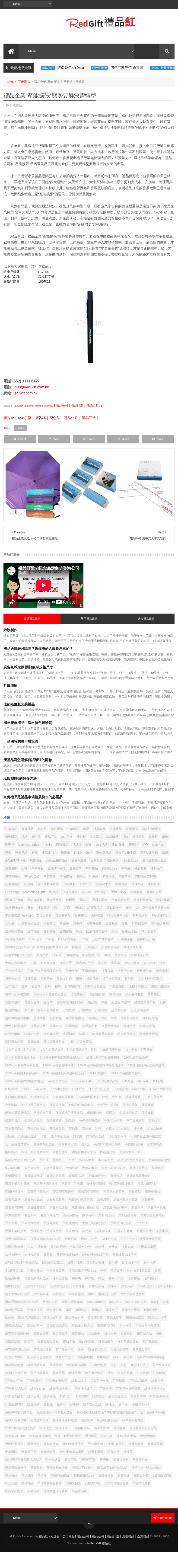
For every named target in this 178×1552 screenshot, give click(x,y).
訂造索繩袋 (119, 1010)
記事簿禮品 (12, 884)
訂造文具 (33, 1396)
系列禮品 (38, 868)
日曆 (24, 986)
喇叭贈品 (11, 1152)
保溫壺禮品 (12, 1120)
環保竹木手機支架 (17, 994)
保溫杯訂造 (54, 1120)
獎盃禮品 (82, 1310)
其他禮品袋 (57, 1128)
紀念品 (55, 418)
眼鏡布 (28, 1341)
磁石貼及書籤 (14, 900)
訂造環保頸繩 (117, 1396)
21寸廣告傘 (148, 931)
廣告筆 (36, 836)
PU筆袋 (158, 1081)
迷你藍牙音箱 (97, 1018)
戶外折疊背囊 (127, 1215)
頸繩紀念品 (129, 931)
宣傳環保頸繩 (33, 1176)
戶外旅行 (101, 892)
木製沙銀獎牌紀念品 (82, 1270)
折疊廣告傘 (144, 971)
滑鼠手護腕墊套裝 (133, 1294)
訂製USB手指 (14, 1380)
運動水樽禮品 (130, 1018)
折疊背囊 (30, 978)
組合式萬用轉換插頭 (150, 1357)
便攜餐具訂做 (146, 939)
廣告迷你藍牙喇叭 (115, 1207)
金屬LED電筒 (115, 1444)
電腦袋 (83, 900)
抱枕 (84, 1239)
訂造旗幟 (50, 1396)
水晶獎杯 (79, 1286)
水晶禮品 (66, 876)
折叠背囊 (107, 971)
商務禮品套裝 (134, 1144)
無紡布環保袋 (96, 1302)
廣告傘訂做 (78, 860)
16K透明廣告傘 (111, 1049)
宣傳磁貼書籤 (56, 1176)
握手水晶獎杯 (111, 978)
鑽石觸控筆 (51, 1034)
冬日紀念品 (130, 860)
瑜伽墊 (9, 1317)
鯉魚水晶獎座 (14, 1491)
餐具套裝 (11, 1483)
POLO (78, 852)
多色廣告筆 (31, 1168)
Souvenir (40, 1089)
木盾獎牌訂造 (14, 1270)
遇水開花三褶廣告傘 (98, 1436)
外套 (72, 1160)
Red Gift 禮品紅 (100, 1543)
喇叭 (107, 955)
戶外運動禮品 (30, 1223)
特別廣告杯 (54, 1310)
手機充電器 (118, 892)
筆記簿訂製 (34, 900)
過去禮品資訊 (146, 618)
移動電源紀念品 (128, 1341)
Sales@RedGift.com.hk (31, 387)
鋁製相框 (113, 1451)
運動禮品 (50, 931)
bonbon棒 (139, 1089)
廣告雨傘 (36, 860)
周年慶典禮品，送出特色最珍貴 (27, 723)
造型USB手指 (149, 852)
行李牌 (78, 907)
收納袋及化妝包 (80, 1246)
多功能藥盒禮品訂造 (131, 1160)
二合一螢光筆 (154, 1097)
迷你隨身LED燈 (15, 1436)
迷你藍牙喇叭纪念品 (143, 1428)
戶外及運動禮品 (56, 860)
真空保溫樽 (31, 1002)
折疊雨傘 (47, 978)
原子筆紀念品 (60, 1136)
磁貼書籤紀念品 (48, 1341)
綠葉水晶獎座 (36, 1365)
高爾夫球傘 (99, 900)
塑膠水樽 (120, 955)
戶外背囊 (11, 1223)
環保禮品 (139, 836)
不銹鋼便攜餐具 (15, 1097)
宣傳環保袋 (12, 1176)
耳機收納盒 (98, 1365)
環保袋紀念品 (14, 1325)
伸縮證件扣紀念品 (81, 1105)
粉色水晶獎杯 (119, 1349)
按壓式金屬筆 (14, 1246)
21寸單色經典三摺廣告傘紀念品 (61, 1057)
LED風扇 (127, 1081)
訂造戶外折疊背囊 (128, 1388)
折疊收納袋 (12, 978)
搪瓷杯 (42, 1246)
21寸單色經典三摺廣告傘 (152, 907)
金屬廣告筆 (37, 1026)
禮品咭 (92, 1002)
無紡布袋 (115, 1302)
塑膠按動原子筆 (129, 1152)
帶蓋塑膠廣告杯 (63, 1191)
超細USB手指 (140, 1404)
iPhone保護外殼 (160, 1089)
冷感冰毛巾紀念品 (117, 1128)
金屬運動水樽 (110, 1026)
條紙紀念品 (60, 1278)
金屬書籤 (66, 931)
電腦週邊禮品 (149, 1034)
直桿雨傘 (110, 1333)
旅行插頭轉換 (14, 907)
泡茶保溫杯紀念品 (17, 1294)
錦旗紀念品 (31, 1034)
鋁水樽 (28, 884)
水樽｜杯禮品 (138, 986)
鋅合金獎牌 (12, 1034)
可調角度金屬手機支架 (146, 1136)
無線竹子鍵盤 (160, 1302)
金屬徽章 (76, 868)
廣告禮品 (57, 829)
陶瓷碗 (104, 1459)
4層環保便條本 (15, 939)
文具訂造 (97, 860)
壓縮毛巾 (59, 1160)
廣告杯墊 (148, 1199)
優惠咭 (76, 947)
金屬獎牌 (11, 1451)
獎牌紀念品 (154, 892)
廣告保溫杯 (12, 1199)
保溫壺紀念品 (33, 1120)
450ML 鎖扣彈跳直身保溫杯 (145, 1065)
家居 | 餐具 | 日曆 (17, 1183)
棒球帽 (89, 1278)
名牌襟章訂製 (68, 1144)
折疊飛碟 (71, 1239)
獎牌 (165, 836)
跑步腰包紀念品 (107, 1420)
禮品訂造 (89, 418)
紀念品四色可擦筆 (39, 1357)
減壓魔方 (59, 1294)
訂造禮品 (24, 81)
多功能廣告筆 (140, 955)
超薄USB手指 (156, 1412)
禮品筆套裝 (86, 1341)
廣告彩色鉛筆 (56, 1199)
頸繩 (114, 931)
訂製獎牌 (69, 1010)
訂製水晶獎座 (138, 1380)
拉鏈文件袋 (108, 1239)
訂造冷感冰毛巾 (85, 1388)
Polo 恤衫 (69, 884)
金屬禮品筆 (89, 1026)
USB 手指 (78, 1089)
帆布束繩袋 (48, 963)
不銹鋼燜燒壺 (39, 1097)
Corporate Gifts (82, 1081)
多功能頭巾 (12, 1168)
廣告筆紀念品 (59, 1207)
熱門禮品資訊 (89, 618)
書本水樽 (150, 1262)
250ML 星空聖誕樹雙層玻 (103, 1057)
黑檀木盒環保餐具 (56, 1491)
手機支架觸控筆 (15, 1231)
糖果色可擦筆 (142, 1349)
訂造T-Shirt (37, 1388)
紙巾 (57, 907)
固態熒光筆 (107, 1152)
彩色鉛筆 (30, 1215)
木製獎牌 (136, 892)
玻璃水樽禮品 (131, 1310)
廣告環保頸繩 (14, 1207)
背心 (145, 844)
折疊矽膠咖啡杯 (15, 1239)
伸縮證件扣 (57, 1105)
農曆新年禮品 (75, 1018)
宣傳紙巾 (86, 884)
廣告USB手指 (85, 963)
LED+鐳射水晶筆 (107, 1081)
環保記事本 (34, 1325)
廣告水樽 (108, 876)
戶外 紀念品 (106, 1215)
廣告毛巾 (11, 868)
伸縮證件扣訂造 (107, 1105)
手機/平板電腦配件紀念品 (44, 971)
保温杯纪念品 (128, 1112)
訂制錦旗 (159, 1373)
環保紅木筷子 (157, 1317)
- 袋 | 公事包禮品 (80, 1041)
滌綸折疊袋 (76, 1294)
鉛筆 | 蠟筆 (95, 1451)
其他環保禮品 (36, 1128)
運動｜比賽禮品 (15, 1026)
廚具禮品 (135, 1191)
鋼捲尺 (128, 1451)
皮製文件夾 (40, 1333)
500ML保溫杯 (97, 1073)
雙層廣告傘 (140, 1459)
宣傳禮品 (27, 829)
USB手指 (24, 418)
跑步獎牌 (87, 1420)
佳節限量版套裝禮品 (19, 704)
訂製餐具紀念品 (15, 1388)
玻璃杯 (96, 1310)
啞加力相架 (154, 1144)
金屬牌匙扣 (155, 1444)
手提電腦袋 (70, 1223)
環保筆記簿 (97, 994)
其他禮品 (42, 955)
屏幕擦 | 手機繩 (72, 1183)
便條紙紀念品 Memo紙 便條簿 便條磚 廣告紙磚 (36, 947)
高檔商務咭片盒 (54, 1041)
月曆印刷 (10, 686)
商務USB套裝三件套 (107, 1144)
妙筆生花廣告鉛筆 (113, 1168)
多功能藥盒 (105, 1160)
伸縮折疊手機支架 (33, 1105)
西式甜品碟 (125, 1373)
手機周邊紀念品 (120, 1223)
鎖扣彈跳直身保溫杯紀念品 (23, 1459)
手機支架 (72, 971)
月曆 (48, 986)
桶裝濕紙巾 (12, 1278)
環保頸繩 (137, 884)
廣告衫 (133, 844)
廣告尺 (102, 963)
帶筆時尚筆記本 (38, 1191)
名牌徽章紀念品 (43, 1144)
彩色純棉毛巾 (161, 915)
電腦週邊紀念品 (83, 1475)
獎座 (69, 1310)
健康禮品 (81, 915)
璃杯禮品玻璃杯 (28, 1317)
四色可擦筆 (65, 68)
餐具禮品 (27, 1483)
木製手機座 (34, 1270)
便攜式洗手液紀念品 (69, 1112)
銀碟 (89, 844)
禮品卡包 (69, 1341)
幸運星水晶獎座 (113, 1191)
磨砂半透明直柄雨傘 (70, 1002)
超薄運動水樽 (39, 1420)
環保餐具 (113, 860)
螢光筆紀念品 (94, 1373)
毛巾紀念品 (12, 1286)
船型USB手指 (139, 1365)
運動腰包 (33, 1444)
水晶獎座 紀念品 (35, 1286)
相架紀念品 (144, 1333)
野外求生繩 (95, 1444)
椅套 (101, 1278)
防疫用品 (71, 1459)
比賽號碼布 (72, 986)
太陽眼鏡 (72, 1168)
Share (56, 439)
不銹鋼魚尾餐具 (63, 1097)
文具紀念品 (103, 884)
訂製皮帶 (157, 1380)
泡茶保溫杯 (164, 1286)
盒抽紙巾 (94, 1333)
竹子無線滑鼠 (65, 1349)
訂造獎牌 (82, 1396)
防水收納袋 (52, 1459)
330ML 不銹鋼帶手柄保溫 (22, 1065)
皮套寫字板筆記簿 (17, 1333)
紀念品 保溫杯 (120, 1002)
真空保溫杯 (12, 1002)
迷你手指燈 (101, 1428)
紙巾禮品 (103, 1357)
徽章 (163, 963)
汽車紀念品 (145, 1286)
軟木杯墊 (45, 1428)
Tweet (22, 439)
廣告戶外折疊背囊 (81, 1199)
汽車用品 (127, 1286)
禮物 (125, 836)
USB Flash (158, 844)
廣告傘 (8, 418)
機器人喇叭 (116, 1278)
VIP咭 (84, 939)
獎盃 (8, 852)
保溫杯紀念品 (143, 900)
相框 (159, 1333)
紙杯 (163, 1002)
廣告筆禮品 (12, 876)
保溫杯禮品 (63, 915)
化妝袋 (9, 1136)
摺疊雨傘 (125, 876)
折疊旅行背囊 (123, 1231)
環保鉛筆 (115, 994)
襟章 (110, 1373)
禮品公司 (71, 418)
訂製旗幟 (119, 1380)
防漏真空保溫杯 (96, 931)
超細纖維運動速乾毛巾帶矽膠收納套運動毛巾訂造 (110, 1412)
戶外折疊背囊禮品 (152, 1215)
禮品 (24, 836)
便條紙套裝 (94, 1112)
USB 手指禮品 (67, 939)
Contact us (165, 1518)
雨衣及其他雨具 (82, 1467)
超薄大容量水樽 (15, 1420)
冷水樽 (138, 1128)
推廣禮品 (116, 829)
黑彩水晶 (33, 1491)
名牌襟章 (97, 915)
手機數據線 (89, 971)
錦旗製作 (10, 630)
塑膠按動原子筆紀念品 (20, 1160)
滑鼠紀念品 (49, 1302)
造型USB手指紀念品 (67, 1436)
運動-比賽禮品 (126, 1436)
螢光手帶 (75, 1373)
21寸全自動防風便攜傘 (20, 1057)
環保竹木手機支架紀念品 (50, 994)
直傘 (30, 907)
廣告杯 (40, 418)
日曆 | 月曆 (74, 1262)
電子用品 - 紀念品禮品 (146, 1467)
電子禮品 (11, 1475)
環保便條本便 (74, 1317)
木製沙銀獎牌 (56, 1270)
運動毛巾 (157, 868)
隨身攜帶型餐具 (102, 1034)
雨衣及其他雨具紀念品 (112, 1467)
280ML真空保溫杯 (136, 1057)
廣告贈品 (11, 836)
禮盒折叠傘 (105, 1341)
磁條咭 (48, 1002)
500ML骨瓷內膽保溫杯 (125, 1073)
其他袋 (86, 1128)
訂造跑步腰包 (159, 1396)
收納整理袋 (58, 1246)
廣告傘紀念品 (33, 1199)
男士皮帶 (125, 1325)
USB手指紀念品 (99, 1089)
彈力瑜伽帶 (12, 1215)
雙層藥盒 (36, 1467)
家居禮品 (21, 852)
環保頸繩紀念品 (57, 1325)
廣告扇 (115, 963)
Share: (26, 1089)
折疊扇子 (162, 971)
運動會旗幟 (147, 1436)
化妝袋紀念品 (27, 1136)
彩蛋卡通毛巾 (50, 1215)
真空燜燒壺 (12, 1341)
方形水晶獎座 (147, 1246)
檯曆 (58, 986)
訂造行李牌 (138, 1396)
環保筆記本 (78, 994)
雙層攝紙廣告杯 (15, 1467)
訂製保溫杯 (34, 1380)
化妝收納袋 (154, 1128)
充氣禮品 (91, 947)
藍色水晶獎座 (39, 1373)
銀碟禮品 (130, 1026)
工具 (33, 963)
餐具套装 (33, 1041)
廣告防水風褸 (157, 1207)
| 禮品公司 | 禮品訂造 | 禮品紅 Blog (77, 405)
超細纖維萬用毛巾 (17, 1018)
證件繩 (109, 1404)
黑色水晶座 (79, 1491)
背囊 (67, 907)
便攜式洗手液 (42, 1112)
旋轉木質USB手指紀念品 (21, 1262)
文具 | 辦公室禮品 (150, 978)
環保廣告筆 (95, 1317)
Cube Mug (12, 892)
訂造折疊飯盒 (14, 1396)
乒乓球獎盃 (132, 1097)
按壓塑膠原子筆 (150, 1239)
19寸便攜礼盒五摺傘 (138, 1049)
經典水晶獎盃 (14, 1365)
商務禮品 (62, 844)
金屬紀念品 (48, 1451)
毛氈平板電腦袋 (94, 986)
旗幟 (35, 852)
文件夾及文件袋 (145, 876)
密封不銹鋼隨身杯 (45, 1183)
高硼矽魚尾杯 (142, 1483)
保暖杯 (110, 1112)
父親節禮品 (34, 1310)
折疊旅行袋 (144, 1231)
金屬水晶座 (135, 1444)
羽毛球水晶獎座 (76, 1365)
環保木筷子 (114, 1317)
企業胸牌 (11, 1105)
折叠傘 (86, 1231)
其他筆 (73, 1128)
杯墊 (103, 1270)
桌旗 (158, 1270)
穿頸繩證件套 (42, 1349)
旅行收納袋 (31, 1254)
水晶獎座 (112, 836)
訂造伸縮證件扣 (59, 1388)
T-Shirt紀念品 (59, 1089)
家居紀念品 (140, 915)
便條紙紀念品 (120, 900)
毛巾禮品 (150, 1278)
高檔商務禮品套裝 (50, 1483)
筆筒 (81, 1349)
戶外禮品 (92, 868)
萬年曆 (28, 1010)
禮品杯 (76, 844)
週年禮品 (33, 931)
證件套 (80, 876)
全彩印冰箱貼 (113, 1120)
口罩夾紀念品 (95, 1136)
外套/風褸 (118, 844)
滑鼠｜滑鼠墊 (160, 986)
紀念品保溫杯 (14, 1357)
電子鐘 (42, 1475)
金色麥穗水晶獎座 (72, 1451)
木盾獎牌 (50, 876)
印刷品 (93, 876)
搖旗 (30, 1246)
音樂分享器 (105, 1475)
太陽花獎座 (89, 1168)
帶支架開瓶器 (96, 1183)
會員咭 (36, 986)
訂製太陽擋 (78, 1380)
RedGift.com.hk (25, 393)
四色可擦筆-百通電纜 (92, 68)
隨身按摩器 (120, 1459)
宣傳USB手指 (138, 1168)
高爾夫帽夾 (73, 1483)
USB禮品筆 (121, 1089)
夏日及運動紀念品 (154, 860)
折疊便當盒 (125, 971)
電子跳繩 (27, 1475)
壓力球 (43, 1160)
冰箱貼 (57, 955)
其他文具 (155, 1120)
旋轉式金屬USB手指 (95, 1254)
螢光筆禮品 (54, 900)
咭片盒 (85, 1144)
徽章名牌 (88, 1215)
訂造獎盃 (98, 1396)
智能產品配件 (95, 1262)
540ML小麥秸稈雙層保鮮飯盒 (24, 1081)
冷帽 (98, 1128)
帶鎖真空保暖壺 (88, 1191)
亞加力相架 (43, 915)
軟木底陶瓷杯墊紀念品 (20, 1428)
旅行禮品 (11, 986)
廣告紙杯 (149, 963)
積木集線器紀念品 (17, 1349)
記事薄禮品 (94, 907)
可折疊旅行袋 (91, 955)
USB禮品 (101, 844)
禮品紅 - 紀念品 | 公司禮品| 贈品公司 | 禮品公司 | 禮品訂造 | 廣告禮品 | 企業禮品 (94, 1536)
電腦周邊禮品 (60, 1475)
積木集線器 (150, 1341)
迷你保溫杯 (82, 1428)
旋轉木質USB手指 (125, 1254)
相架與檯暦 (93, 923)
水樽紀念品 (96, 1286)
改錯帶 (99, 1246)
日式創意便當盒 (52, 1262)
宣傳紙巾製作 (97, 1176)
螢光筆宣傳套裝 (48, 1010)
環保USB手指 (52, 1317)
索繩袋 (128, 1357)
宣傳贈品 (116, 1176)
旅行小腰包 (12, 1254)
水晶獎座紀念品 (28, 923)
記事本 (61, 1404)
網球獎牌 (56, 1365)
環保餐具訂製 (106, 1325)
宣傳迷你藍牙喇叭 (139, 1176)
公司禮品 (73, 829)
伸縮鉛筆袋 (129, 1105)
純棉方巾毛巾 (65, 1357)
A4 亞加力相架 (57, 1081)
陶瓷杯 (9, 844)
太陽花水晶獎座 (15, 963)
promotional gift (34, 892)
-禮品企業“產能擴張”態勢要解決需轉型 (33, 405)
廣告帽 (86, 892)
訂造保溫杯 (139, 923)
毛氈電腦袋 (117, 986)
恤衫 (89, 852)
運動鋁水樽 (114, 907)
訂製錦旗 (101, 1010)
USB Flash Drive (28, 844)
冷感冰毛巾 (49, 852)
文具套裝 (128, 1246)
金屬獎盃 (72, 1026)
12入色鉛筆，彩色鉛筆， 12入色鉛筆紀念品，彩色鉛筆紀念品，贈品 (51, 1049)
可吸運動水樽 (117, 1136)
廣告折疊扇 (131, 963)
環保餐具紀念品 (82, 1325)
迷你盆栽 (119, 1428)
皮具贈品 (154, 994)
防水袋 (83, 1034)
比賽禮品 (134, 1278)
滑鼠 (91, 1294)
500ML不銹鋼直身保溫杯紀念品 (63, 1073)
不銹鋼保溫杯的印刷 (18, 915)
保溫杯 (153, 836)
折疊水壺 (162, 1231)
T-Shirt (47, 844)
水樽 (24, 868)
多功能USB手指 (15, 860)
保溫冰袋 (148, 1112)
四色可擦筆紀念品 (84, 1152)
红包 (125, 923)
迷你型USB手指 (125, 852)
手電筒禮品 (54, 1231)
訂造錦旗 (33, 1404)
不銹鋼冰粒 (125, 939)
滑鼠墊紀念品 (107, 1294)
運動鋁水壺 (51, 1444)
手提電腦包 (51, 1223)
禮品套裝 (140, 868)
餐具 (129, 907)
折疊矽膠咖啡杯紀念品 (45, 1239)
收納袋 (129, 978)
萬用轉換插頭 (162, 1365)
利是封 (53, 892)
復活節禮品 (70, 1215)
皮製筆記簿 (60, 1333)
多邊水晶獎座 (53, 1168)
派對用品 (121, 884)
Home (10, 81)
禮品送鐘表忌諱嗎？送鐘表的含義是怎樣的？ (38, 648)
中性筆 (116, 1097)
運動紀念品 (150, 1018)
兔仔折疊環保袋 (89, 1120)
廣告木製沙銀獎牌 (125, 1199)
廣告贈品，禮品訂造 (85, 1207)
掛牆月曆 (92, 978)
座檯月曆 (66, 963)
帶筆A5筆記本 (146, 1183)
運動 (113, 1018)
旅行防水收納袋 (67, 1254)
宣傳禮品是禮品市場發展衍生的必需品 (33, 797)
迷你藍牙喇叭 (160, 923)
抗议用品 (72, 1231)
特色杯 (77, 923)
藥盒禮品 (59, 1373)
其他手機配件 (133, 947)
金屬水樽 (56, 1026)
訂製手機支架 (100, 1380)
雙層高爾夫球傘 (57, 1467)
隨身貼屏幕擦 (127, 1034)
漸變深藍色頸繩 (72, 1302)
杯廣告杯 (116, 1270)
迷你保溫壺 (63, 1428)
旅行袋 (48, 1254)
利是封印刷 (163, 900)
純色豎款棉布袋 (145, 1002)
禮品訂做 (51, 836)
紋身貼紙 (111, 923)
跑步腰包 (56, 1018)
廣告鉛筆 (137, 1207)
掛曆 (79, 978)
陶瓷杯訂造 (88, 1459)
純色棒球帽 (85, 1357)
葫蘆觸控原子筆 (15, 1373)
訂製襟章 (85, 1010)
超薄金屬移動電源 (65, 1420)
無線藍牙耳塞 (14, 1310)
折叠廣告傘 (102, 1231)
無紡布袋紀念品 (135, 1302)
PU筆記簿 (35, 939)
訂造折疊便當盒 (154, 1388)
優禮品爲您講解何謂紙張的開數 (27, 760)
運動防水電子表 (73, 1444)
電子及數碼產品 (48, 884)
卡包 (44, 1136)
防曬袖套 (69, 1034)
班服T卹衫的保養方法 (20, 778)
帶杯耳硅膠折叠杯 (121, 1183)
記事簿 (74, 1404)
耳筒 (113, 1365)
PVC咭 (50, 939)
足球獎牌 (39, 1018)
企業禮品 (132, 829)
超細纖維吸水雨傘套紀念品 (54, 1412)
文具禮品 (96, 836)
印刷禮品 (72, 955)
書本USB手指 (131, 1262)
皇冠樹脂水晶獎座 (148, 1325)
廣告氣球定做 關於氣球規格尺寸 (28, 667)
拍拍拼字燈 (128, 1239)
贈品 (86, 829)
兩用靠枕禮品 (136, 1120)
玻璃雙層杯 (151, 1310)
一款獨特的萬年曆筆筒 (20, 741)
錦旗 (165, 852)
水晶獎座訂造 (59, 1286)
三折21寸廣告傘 (103, 939)
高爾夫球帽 (92, 1483)
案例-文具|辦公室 (138, 1270)
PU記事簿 (11, 1089)
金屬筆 (70, 900)
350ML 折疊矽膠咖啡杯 (58, 1065)
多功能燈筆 (86, 1160)
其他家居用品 (110, 947)
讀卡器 (123, 1404)
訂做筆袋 (143, 1373)
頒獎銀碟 (124, 1475)
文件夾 (113, 1246)
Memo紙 (143, 1081)
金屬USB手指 (56, 868)
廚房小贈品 (152, 1191)
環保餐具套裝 (134, 994)
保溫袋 (70, 1120)
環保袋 (125, 868)
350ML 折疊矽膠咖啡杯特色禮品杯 (139, 68)
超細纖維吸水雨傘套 (18, 1412)
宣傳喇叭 (157, 1168)
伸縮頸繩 (148, 1105)
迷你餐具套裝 (14, 931)
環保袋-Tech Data (36, 68)
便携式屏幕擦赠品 (17, 1112)
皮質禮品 (78, 1333)
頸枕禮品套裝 (162, 1475)
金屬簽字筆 (28, 1451)
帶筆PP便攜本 (14, 1191)
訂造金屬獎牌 (14, 1404)
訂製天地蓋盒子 (56, 1380)
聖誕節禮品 (12, 1010)
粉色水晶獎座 (97, 1349)
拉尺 (94, 1239)
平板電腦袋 (69, 892)
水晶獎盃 (50, 923)
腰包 (124, 1365)
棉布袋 (76, 1278)
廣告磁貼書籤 (36, 1207)
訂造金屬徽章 (140, 1010)
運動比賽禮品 (14, 1444)
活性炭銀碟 (40, 1294)
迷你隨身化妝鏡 (39, 1436)
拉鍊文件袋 (64, 978)
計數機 (48, 1404)
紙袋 (116, 1357)
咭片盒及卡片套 (117, 915)
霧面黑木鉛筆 (14, 1041)
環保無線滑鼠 (135, 1317)
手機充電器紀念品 (94, 1223)
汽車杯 (112, 1286)
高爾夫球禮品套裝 (116, 1483)
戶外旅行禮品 (14, 971)
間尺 (79, 931)
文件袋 (9, 923)
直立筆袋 (127, 1333)
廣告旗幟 (103, 1199)
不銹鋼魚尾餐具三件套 (93, 1097)
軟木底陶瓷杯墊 (132, 1420)
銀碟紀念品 (147, 1026)
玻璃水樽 (111, 1310)
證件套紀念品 (92, 1404)
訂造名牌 (106, 1388)
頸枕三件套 (141, 1475)
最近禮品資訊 (32, 618)
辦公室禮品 (103, 852)
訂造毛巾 (66, 1396)
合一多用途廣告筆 (17, 1144)
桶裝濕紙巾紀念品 (36, 1278)
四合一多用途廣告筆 (34, 1152)
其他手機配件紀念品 (18, 955)
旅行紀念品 (31, 876)
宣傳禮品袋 (76, 1176)
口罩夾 (77, 1136)
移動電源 (44, 907)
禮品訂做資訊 (151, 829)
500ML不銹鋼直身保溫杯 (21, 1073)
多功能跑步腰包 (159, 1160)
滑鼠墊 (64, 923)
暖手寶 (113, 1262)
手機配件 (36, 1231)
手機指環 (142, 1223)
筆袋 (104, 1002)
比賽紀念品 (109, 868)
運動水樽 (154, 884)
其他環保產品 (14, 1128)
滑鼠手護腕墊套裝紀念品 (21, 1302)
